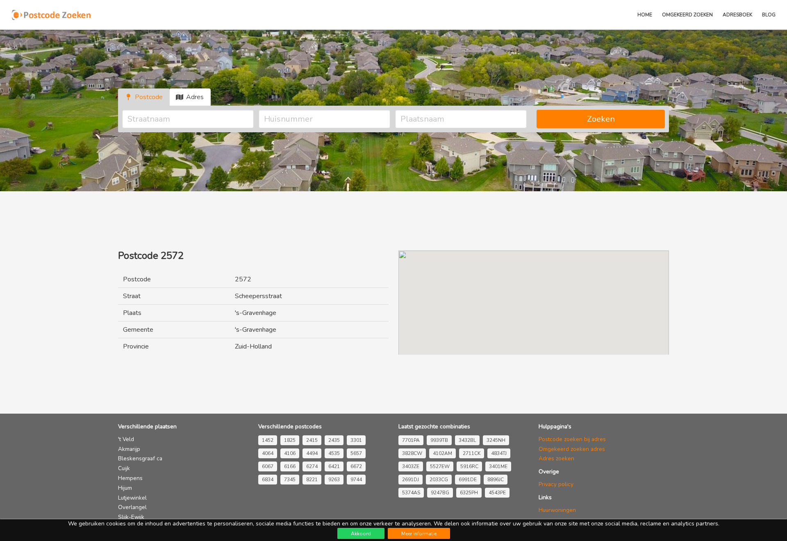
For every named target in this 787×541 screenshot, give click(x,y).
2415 (312, 440)
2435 (334, 440)
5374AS (411, 492)
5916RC (469, 466)
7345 (290, 479)
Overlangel (132, 507)
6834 (267, 479)
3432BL (467, 440)
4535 (334, 453)
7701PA (411, 440)
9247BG (440, 492)
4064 (267, 453)
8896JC (495, 479)
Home (644, 14)
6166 (290, 466)
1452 (267, 440)
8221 (312, 479)
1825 (290, 440)
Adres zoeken (556, 458)
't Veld (126, 439)
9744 (356, 479)
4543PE (497, 492)
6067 (267, 466)
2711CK (471, 453)
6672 (356, 466)
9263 (334, 479)
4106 (290, 453)
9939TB (439, 440)
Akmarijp (129, 449)
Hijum (125, 488)
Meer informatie (419, 533)
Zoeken (601, 118)
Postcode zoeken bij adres (572, 439)
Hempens (130, 478)
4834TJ (499, 453)
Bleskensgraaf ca (140, 458)
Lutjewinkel (132, 498)
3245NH (496, 440)
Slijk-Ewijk (131, 517)
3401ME (498, 466)
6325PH (469, 492)
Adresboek (737, 14)
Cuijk (124, 468)
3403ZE (410, 466)
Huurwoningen (557, 510)
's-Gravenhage (255, 312)
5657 (356, 453)
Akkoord (361, 533)
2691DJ (410, 479)
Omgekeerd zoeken (687, 14)
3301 (356, 440)
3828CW (412, 453)
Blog (769, 14)
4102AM (442, 453)
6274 (312, 466)
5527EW (440, 466)
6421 (334, 466)
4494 (312, 453)
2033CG (439, 479)
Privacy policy (556, 484)
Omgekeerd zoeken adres (572, 449)
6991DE (468, 479)
